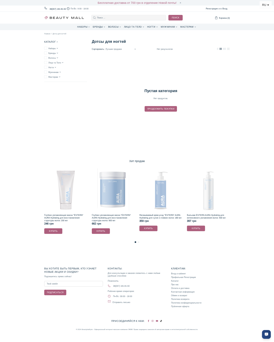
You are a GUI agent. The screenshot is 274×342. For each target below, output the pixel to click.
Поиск (175, 17)
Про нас (175, 284)
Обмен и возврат (179, 295)
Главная (47, 34)
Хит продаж (137, 161)
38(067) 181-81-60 (57, 9)
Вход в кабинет (178, 273)
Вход (224, 8)
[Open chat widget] (266, 334)
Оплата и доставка (180, 288)
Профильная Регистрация (183, 277)
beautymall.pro (64, 17)
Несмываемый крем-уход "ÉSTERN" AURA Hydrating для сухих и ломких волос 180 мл (132, 216)
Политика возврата (180, 299)
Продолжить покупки (160, 109)
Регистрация (212, 8)
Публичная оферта (180, 306)
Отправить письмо (121, 302)
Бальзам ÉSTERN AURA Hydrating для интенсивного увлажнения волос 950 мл (225, 216)
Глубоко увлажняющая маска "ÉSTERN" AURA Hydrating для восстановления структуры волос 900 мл (83, 218)
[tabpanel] (85, 204)
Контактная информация (183, 292)
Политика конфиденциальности (186, 303)
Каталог (175, 281)
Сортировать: (98, 49)
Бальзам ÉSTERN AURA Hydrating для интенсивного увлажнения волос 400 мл (178, 216)
